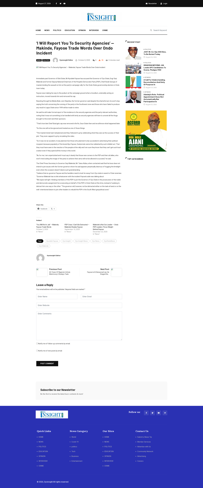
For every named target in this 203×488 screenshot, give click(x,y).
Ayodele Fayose (52, 241)
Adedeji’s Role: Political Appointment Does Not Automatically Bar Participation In (154, 98)
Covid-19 (75, 442)
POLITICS (57, 30)
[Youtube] (64, 3)
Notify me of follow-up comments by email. (54, 344)
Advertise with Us (144, 447)
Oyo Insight (66, 241)
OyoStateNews (109, 241)
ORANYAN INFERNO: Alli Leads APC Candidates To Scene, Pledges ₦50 (155, 67)
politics (46, 60)
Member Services (144, 442)
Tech (73, 451)
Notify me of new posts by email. (50, 351)
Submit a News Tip (144, 437)
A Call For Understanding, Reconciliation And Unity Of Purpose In (154, 82)
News (39, 60)
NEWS (47, 30)
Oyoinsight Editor (66, 60)
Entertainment (77, 461)
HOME (38, 30)
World (74, 437)
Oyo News (96, 241)
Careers (140, 461)
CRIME (105, 30)
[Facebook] (56, 3)
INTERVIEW (94, 30)
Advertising (141, 456)
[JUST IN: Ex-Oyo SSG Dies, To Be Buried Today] (133, 53)
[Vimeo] (165, 413)
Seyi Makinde (44, 246)
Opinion (147, 77)
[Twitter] (60, 3)
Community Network (145, 451)
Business (75, 456)
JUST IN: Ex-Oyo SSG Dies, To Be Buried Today (155, 53)
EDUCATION (70, 30)
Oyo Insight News (81, 241)
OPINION (82, 30)
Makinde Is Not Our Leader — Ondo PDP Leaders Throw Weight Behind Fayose (105, 227)
